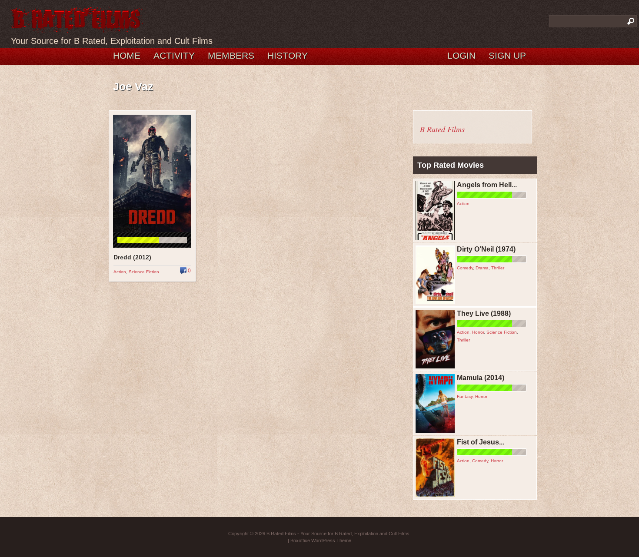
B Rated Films (442, 129)
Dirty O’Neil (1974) (486, 249)
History (287, 55)
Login (461, 55)
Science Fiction (144, 271)
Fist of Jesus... (480, 442)
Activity (174, 55)
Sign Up (507, 55)
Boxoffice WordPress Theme (320, 540)
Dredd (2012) (132, 257)
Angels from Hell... (487, 185)
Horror (478, 332)
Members (231, 55)
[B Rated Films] (77, 28)
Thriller (497, 267)
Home (126, 55)
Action (119, 271)
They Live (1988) (484, 313)
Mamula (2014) (480, 377)
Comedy (465, 267)
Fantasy (465, 396)
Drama (482, 267)
